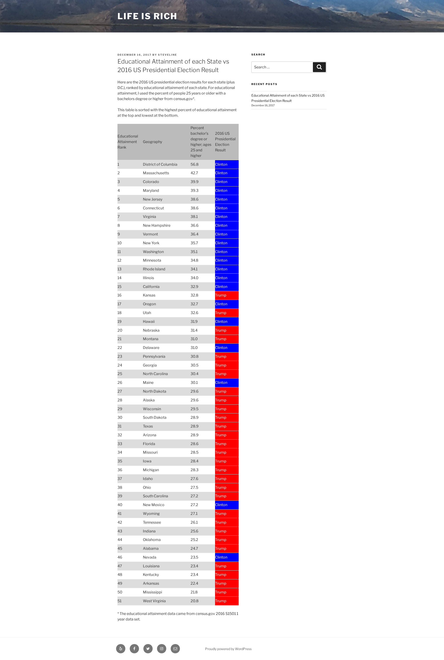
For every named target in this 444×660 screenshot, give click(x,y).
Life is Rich (147, 16)
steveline (167, 54)
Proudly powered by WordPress (228, 649)
